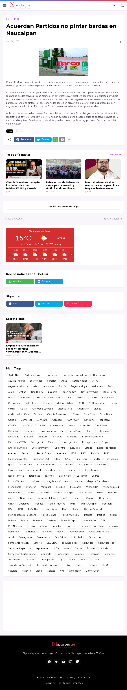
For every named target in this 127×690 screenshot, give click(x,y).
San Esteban (61, 537)
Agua (64, 380)
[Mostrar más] (69, 139)
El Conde (57, 436)
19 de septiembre (33, 375)
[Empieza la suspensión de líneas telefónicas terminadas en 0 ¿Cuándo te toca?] (24, 333)
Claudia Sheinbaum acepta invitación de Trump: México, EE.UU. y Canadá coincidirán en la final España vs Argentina (23, 185)
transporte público (47, 565)
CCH (81, 403)
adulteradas (36, 380)
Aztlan (22, 392)
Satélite (38, 542)
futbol (57, 459)
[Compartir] (118, 41)
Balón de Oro (69, 392)
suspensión (63, 554)
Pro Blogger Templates (70, 683)
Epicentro (60, 447)
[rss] (78, 662)
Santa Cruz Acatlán (18, 542)
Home (40, 677)
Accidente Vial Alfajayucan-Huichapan (84, 375)
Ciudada (38, 414)
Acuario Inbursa (16, 380)
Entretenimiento (41, 447)
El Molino (72, 436)
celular (11, 408)
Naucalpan (26, 498)
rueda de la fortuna (99, 531)
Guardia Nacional (46, 464)
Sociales (91, 548)
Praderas (51, 520)
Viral (62, 570)
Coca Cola (89, 414)
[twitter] (56, 662)
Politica (18, 19)
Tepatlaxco (14, 559)
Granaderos (111, 459)
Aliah (35, 386)
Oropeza (38, 503)
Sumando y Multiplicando (22, 554)
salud (11, 537)
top (61, 559)
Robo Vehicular (76, 531)
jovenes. (49, 475)
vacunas (12, 570)
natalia (11, 498)
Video (39, 570)
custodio (85, 425)
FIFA (83, 453)
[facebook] (49, 662)
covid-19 (25, 425)
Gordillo (96, 459)
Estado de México (106, 447)
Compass (57, 420)
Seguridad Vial (106, 542)
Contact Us (84, 677)
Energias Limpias (17, 447)
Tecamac (94, 554)
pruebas (57, 526)
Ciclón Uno (83, 408)
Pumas (84, 526)
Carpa (46, 403)
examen (12, 453)
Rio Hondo (29, 531)
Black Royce (109, 392)
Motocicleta (85, 492)
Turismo (92, 565)
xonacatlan (75, 570)
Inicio (9, 19)
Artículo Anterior (14, 218)
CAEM (93, 397)
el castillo (43, 436)
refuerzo (113, 526)
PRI (103, 520)
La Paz (95, 475)
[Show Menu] (5, 5)
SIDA (56, 548)
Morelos (31, 492)
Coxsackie (40, 425)
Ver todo (114, 154)
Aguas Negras (79, 380)
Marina (78, 481)
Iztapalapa (34, 475)
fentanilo (26, 453)
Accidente (53, 375)
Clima (76, 414)
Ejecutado (13, 436)
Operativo (24, 503)
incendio (102, 464)
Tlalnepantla (47, 559)
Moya (100, 492)
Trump (79, 565)
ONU (11, 503)
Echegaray (103, 431)
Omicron (104, 498)
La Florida (82, 475)
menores (31, 487)
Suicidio (104, 548)
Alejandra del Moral (18, 386)
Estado (88, 447)
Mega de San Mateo (98, 481)
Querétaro (98, 526)
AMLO (62, 386)
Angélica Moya (79, 386)
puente (71, 526)
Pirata (75, 509)
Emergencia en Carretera (44, 442)
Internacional (34, 470)
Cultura (71, 425)
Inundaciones (72, 470)
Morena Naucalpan (64, 492)
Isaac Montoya (16, 475)
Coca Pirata (106, 414)
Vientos (51, 570)
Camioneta (108, 397)
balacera (52, 392)
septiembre (42, 548)
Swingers (79, 554)
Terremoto (30, 559)
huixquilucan (85, 464)
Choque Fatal (65, 408)
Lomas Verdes (16, 481)
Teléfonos (109, 554)
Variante (26, 570)
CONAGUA (73, 420)
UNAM (105, 565)
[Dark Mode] (115, 5)
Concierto (89, 420)
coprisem (105, 420)
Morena (45, 492)
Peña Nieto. (34, 509)
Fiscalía (95, 453)
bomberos (26, 397)
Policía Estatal (48, 515)
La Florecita (65, 475)
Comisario (42, 420)
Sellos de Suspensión (19, 548)
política (114, 515)
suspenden (47, 554)
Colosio (12, 420)
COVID (12, 425)
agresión (52, 380)
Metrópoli (46, 487)
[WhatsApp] (55, 139)
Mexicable (75, 487)
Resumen (13, 531)
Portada (37, 520)
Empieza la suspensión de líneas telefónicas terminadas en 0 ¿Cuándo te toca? (24, 348)
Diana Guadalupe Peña (51, 431)
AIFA (95, 380)
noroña (64, 498)
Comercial (26, 420)
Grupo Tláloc (25, 464)
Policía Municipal (70, 515)
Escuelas (75, 447)
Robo (60, 531)
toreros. (84, 559)
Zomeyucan (92, 570)
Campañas (14, 403)
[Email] (62, 139)
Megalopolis (14, 487)
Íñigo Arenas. (91, 470)
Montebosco (15, 492)
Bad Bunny (37, 392)
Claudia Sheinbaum (57, 414)
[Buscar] (122, 5)
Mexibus (60, 487)
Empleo (105, 442)
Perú (64, 509)
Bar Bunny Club (89, 392)
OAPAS (90, 498)
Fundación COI (41, 459)
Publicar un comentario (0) (63, 206)
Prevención (89, 520)
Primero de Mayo (38, 526)
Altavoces (48, 386)
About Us (52, 677)
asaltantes (97, 386)
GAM (68, 459)
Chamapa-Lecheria (42, 408)
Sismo (78, 548)
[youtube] (63, 662)
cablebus (80, 397)
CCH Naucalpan (97, 403)
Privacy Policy (67, 677)
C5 (69, 397)
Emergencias (89, 442)
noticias (77, 498)
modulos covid (111, 487)
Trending (66, 565)
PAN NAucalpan (88, 503)
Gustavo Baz (67, 464)
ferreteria (61, 453)
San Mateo (95, 537)
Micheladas (92, 487)
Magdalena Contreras (58, 481)
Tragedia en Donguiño (20, 565)
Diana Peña (74, 431)
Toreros (71, 559)
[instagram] (70, 662)
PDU (20, 509)
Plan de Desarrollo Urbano (22, 515)
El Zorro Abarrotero (92, 436)
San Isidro (78, 537)
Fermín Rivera (43, 453)
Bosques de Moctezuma (50, 397)
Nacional (112, 492)
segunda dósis (69, 542)
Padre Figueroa (56, 503)
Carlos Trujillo (31, 403)
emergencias (70, 442)
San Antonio (43, 537)
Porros (24, 520)
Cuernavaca (56, 425)
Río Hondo (46, 531)
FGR (73, 453)
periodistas (51, 509)
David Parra (101, 425)
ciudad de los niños (18, 414)
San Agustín (25, 537)
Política (12, 520)
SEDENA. (52, 542)
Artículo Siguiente (112, 218)
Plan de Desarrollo (93, 509)
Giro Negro (82, 459)
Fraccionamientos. (18, 459)
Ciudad (97, 408)
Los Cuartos (35, 481)
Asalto (111, 386)
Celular (23, 408)
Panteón (107, 503)
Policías (88, 515)
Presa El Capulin (69, 520)
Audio (11, 392)
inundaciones (53, 470)
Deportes (29, 431)
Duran (89, 431)
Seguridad (87, 542)
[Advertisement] (63, 606)
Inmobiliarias (15, 470)
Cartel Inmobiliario (64, 403)
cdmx (114, 403)
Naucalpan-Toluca (46, 498)
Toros (96, 559)
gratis (11, 464)
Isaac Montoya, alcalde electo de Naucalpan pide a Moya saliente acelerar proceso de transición (102, 185)
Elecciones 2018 (17, 442)
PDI (10, 509)
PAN (72, 503)
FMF (106, 453)
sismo (67, 548)
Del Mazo (13, 431)
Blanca (11, 397)
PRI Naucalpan (16, 526)
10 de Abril (13, 375)
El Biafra (28, 436)
